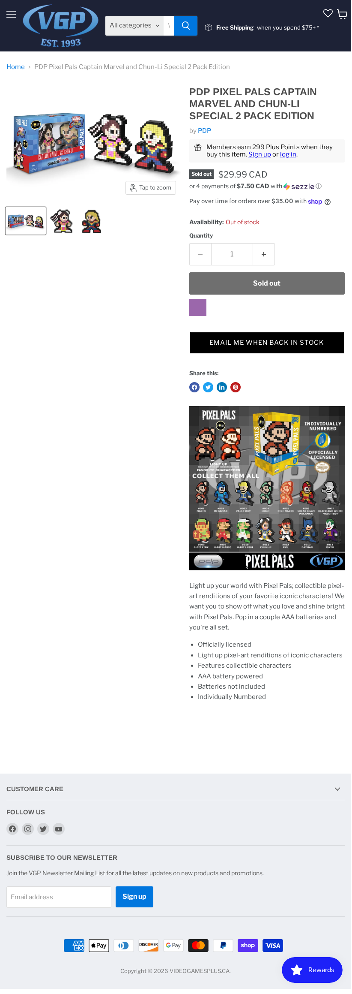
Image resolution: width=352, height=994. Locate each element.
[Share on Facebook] (194, 387)
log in (288, 154)
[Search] (185, 26)
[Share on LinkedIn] (222, 387)
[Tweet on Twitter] (208, 387)
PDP (204, 131)
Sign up (259, 154)
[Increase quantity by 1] (264, 254)
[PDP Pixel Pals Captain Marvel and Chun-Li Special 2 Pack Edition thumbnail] (26, 221)
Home (15, 67)
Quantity (201, 235)
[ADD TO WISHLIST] (197, 307)
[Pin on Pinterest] (235, 387)
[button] (267, 186)
